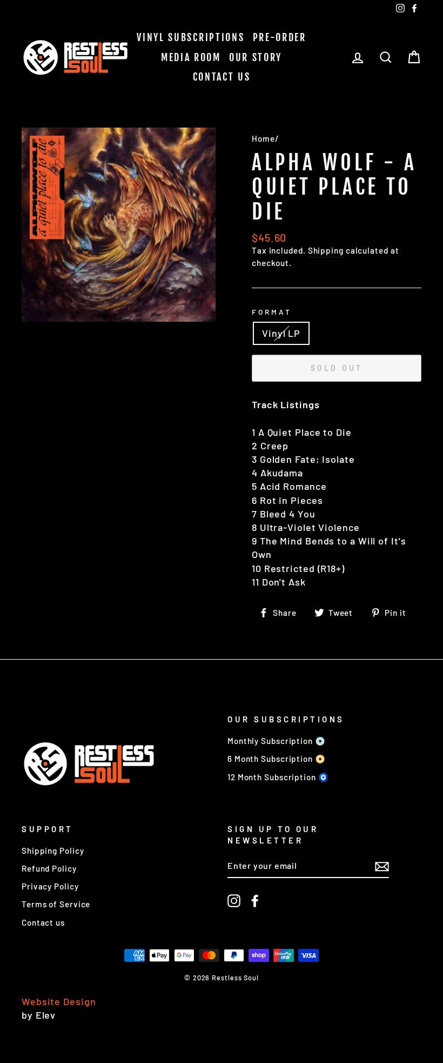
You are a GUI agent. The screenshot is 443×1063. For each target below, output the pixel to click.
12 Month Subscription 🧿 (278, 777)
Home (263, 138)
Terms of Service (56, 904)
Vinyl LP (281, 333)
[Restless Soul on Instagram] (233, 900)
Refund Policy (49, 868)
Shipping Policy (53, 850)
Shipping (326, 250)
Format (272, 311)
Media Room (191, 57)
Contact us (222, 77)
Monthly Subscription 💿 (276, 741)
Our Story (255, 57)
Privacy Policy (50, 886)
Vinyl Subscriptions (190, 37)
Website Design (59, 1001)
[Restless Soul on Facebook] (255, 900)
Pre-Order (279, 37)
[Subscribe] (382, 866)
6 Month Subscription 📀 (276, 758)
